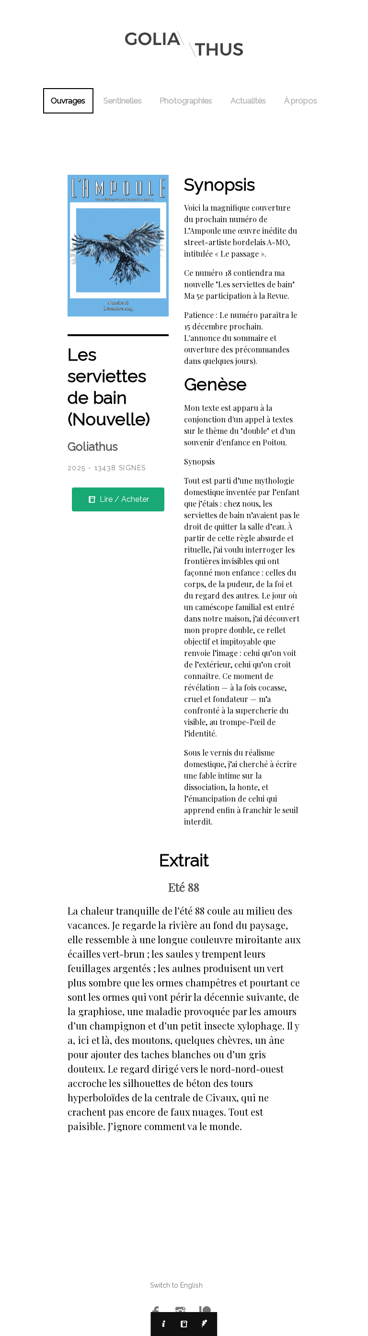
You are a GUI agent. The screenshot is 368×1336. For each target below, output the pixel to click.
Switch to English (176, 1285)
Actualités (248, 100)
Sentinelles (123, 100)
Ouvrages (68, 100)
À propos (300, 100)
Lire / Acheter (123, 499)
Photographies (186, 100)
